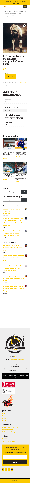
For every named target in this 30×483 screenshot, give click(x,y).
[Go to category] (24, 200)
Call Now (15, 481)
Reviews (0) (8, 110)
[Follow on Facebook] (3, 469)
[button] (24, 25)
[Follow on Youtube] (12, 469)
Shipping (4, 439)
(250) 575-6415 (8, 1)
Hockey (9, 11)
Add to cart (10, 76)
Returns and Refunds (8, 441)
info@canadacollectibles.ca (17, 359)
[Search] (24, 192)
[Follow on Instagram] (6, 469)
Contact (4, 420)
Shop (3, 413)
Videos (4, 418)
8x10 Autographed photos (19, 11)
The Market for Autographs (10, 432)
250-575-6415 (17, 356)
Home (4, 11)
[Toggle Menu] (25, 6)
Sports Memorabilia (8, 429)
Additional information (12, 107)
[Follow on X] (9, 469)
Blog (3, 416)
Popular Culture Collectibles (10, 427)
